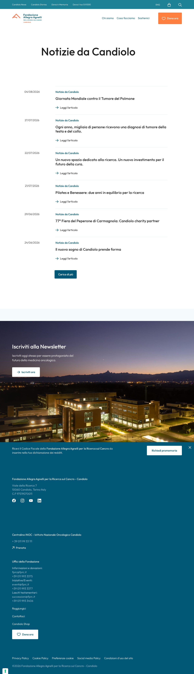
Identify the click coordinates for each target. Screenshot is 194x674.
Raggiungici (19, 608)
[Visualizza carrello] (169, 4)
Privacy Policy (20, 658)
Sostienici (143, 18)
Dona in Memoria (60, 4)
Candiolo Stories (39, 4)
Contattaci (18, 616)
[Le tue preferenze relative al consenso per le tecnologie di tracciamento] (5, 671)
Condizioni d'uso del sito (118, 658)
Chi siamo (108, 18)
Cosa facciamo (126, 18)
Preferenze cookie (63, 658)
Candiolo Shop (21, 624)
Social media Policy (88, 658)
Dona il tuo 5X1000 (82, 4)
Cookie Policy (40, 658)
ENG (158, 4)
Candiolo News (19, 4)
